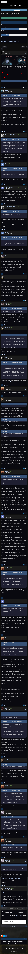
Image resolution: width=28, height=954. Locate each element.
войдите (9, 39)
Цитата (6, 87)
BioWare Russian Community (14, 6)
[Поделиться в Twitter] (4, 936)
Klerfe (6, 708)
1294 (3, 30)
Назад (4, 46)
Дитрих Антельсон (10, 187)
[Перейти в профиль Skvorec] (2, 358)
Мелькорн (7, 812)
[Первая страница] (2, 49)
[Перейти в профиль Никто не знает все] (2, 135)
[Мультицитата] (2, 87)
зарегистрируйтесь (17, 39)
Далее (23, 46)
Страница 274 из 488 (14, 46)
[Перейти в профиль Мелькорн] (2, 812)
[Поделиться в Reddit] (2, 936)
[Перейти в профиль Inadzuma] (2, 277)
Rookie (7, 388)
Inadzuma (7, 276)
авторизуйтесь (19, 915)
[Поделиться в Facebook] (6, 936)
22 (26, 926)
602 (2, 36)
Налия (6, 399)
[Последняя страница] (27, 47)
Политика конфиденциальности (15, 948)
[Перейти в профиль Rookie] (2, 388)
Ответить (14, 18)
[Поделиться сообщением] (25, 53)
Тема (5, 948)
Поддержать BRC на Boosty (14, 9)
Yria (6, 255)
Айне (6, 163)
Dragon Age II (16, 14)
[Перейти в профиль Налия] (2, 399)
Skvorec (7, 357)
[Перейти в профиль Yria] (2, 256)
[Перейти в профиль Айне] (2, 164)
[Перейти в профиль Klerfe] (2, 708)
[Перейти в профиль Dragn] (2, 52)
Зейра (6, 90)
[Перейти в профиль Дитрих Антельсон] (2, 188)
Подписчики (12, 926)
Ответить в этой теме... (9, 921)
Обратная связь (13, 949)
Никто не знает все (10, 134)
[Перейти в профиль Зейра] (2, 91)
